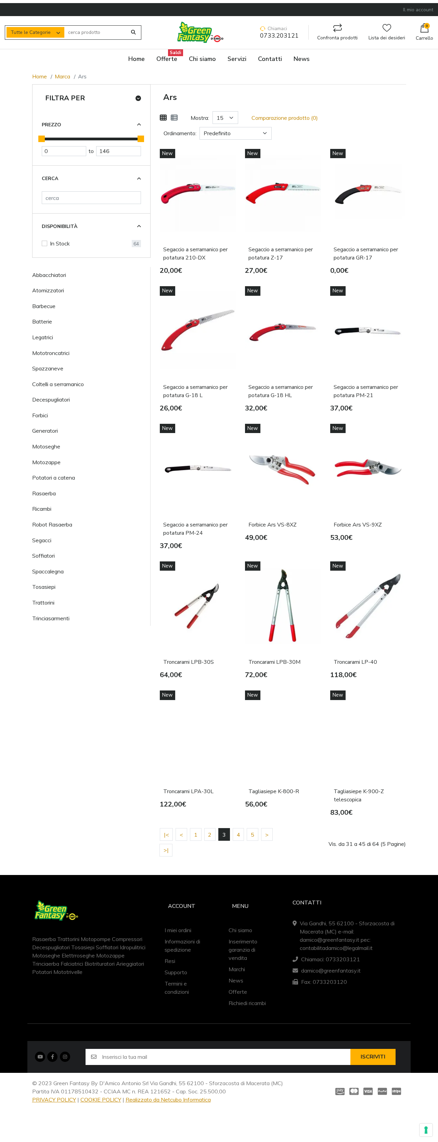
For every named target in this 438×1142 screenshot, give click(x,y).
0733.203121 (279, 35)
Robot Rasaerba (52, 524)
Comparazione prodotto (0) (285, 117)
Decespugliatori (51, 399)
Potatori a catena (53, 477)
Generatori (45, 430)
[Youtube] (40, 1057)
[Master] (354, 1091)
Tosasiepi (43, 586)
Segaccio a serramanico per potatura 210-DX (195, 254)
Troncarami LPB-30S (188, 662)
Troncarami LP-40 (355, 662)
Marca (62, 76)
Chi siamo (240, 930)
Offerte (238, 991)
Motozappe (46, 462)
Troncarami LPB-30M (274, 662)
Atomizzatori (48, 290)
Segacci (41, 540)
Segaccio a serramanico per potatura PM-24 (195, 529)
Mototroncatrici (50, 353)
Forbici (40, 415)
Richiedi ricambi (247, 1003)
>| (166, 850)
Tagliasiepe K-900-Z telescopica (359, 795)
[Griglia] (163, 118)
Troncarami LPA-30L (188, 791)
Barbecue (43, 306)
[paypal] (382, 1091)
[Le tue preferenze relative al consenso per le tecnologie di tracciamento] (426, 1130)
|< (166, 834)
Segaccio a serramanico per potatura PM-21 (366, 391)
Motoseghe (46, 446)
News (236, 980)
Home (39, 76)
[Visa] (368, 1091)
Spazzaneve (47, 368)
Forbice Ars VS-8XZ (272, 525)
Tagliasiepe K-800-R (273, 791)
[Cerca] (133, 32)
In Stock (60, 243)
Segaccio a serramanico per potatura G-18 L (195, 391)
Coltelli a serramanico (58, 384)
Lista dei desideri (387, 38)
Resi (170, 960)
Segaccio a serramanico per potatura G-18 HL (280, 391)
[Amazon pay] (338, 1091)
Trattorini (43, 602)
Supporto (176, 972)
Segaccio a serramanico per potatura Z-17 (280, 254)
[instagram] (65, 1057)
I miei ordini (178, 930)
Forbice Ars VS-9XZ (358, 525)
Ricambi (41, 508)
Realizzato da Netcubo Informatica (168, 1099)
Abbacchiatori (49, 274)
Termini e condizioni (177, 987)
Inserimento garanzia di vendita (243, 949)
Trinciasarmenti (50, 618)
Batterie (42, 321)
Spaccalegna (48, 571)
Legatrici (42, 337)
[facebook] (52, 1057)
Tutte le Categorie (31, 32)
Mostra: (200, 117)
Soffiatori (43, 555)
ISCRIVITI (373, 1057)
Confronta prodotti (337, 38)
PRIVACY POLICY (54, 1099)
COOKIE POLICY (100, 1099)
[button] (424, 32)
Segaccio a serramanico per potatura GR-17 (366, 254)
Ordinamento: (180, 133)
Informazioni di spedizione (182, 945)
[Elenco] (174, 118)
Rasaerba (44, 493)
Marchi (237, 969)
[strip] (397, 1091)
